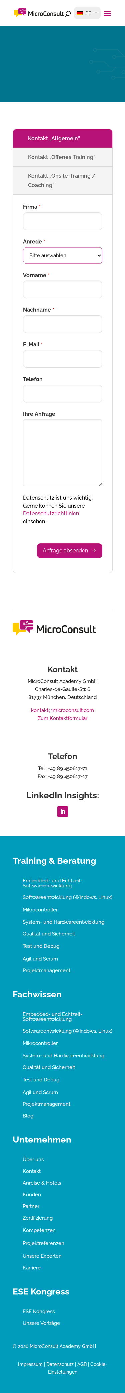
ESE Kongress (39, 1312)
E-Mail (33, 344)
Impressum (30, 1364)
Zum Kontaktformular (62, 718)
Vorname (36, 275)
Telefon (33, 379)
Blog (28, 1116)
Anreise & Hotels (42, 1183)
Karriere (32, 1268)
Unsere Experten (42, 1256)
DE (88, 12)
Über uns (33, 1160)
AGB (82, 1364)
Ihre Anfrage (39, 414)
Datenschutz (60, 1364)
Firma (32, 207)
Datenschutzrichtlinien (51, 513)
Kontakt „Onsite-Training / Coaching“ (62, 180)
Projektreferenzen (43, 1243)
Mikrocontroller (40, 910)
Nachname (38, 310)
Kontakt (32, 1171)
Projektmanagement (46, 971)
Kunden (32, 1195)
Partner (31, 1206)
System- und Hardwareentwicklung (63, 922)
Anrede (34, 241)
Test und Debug (41, 946)
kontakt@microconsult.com (62, 710)
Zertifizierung (38, 1218)
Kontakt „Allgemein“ (54, 138)
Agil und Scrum (40, 959)
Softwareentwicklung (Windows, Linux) (67, 897)
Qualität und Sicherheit (49, 934)
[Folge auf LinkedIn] (62, 811)
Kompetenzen (39, 1230)
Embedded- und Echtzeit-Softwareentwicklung (52, 883)
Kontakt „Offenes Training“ (61, 157)
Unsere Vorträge (41, 1323)
